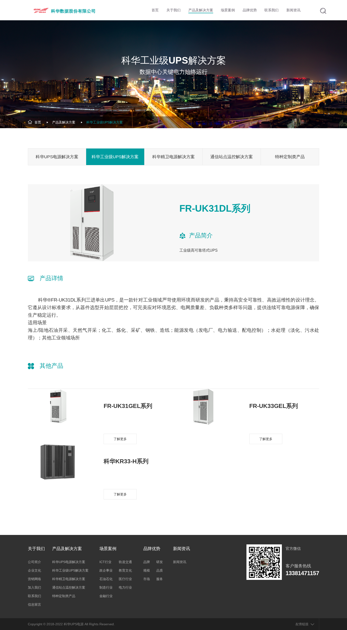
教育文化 (125, 570)
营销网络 (34, 579)
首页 (37, 122)
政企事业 (106, 570)
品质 (159, 570)
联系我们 (34, 596)
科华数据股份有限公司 (73, 11)
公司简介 (34, 562)
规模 (146, 570)
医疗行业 (125, 579)
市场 (146, 579)
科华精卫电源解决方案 (173, 156)
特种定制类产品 (290, 156)
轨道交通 (125, 562)
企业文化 (34, 570)
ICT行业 (105, 562)
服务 (159, 579)
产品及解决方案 (63, 122)
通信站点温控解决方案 (231, 156)
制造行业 (106, 587)
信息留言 (34, 604)
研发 (159, 562)
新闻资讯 (179, 562)
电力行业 (125, 587)
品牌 (146, 562)
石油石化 (106, 579)
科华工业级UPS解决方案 (104, 122)
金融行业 (106, 596)
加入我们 (34, 587)
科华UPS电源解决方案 (57, 156)
